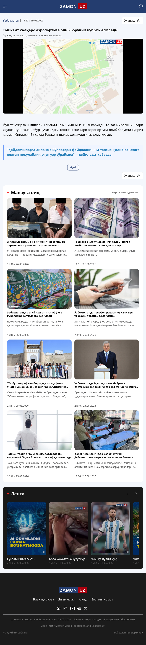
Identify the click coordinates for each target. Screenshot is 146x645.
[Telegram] (79, 608)
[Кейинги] (136, 494)
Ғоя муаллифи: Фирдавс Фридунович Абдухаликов (104, 619)
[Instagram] (66, 608)
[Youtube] (73, 608)
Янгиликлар (66, 599)
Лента (18, 494)
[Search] (141, 6)
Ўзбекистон (11, 21)
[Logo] (73, 6)
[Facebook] (59, 608)
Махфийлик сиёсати (15, 632)
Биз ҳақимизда (43, 599)
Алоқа (83, 599)
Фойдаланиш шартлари (128, 632)
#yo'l (73, 167)
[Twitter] (86, 608)
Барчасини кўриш (123, 192)
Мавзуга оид (25, 192)
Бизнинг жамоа (102, 599)
